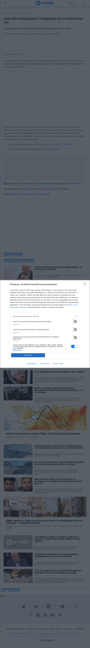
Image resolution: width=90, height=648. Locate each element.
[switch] (74, 321)
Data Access (45, 363)
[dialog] (45, 324)
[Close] (85, 284)
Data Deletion (32, 363)
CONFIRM (28, 355)
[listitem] (45, 316)
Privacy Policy (58, 363)
